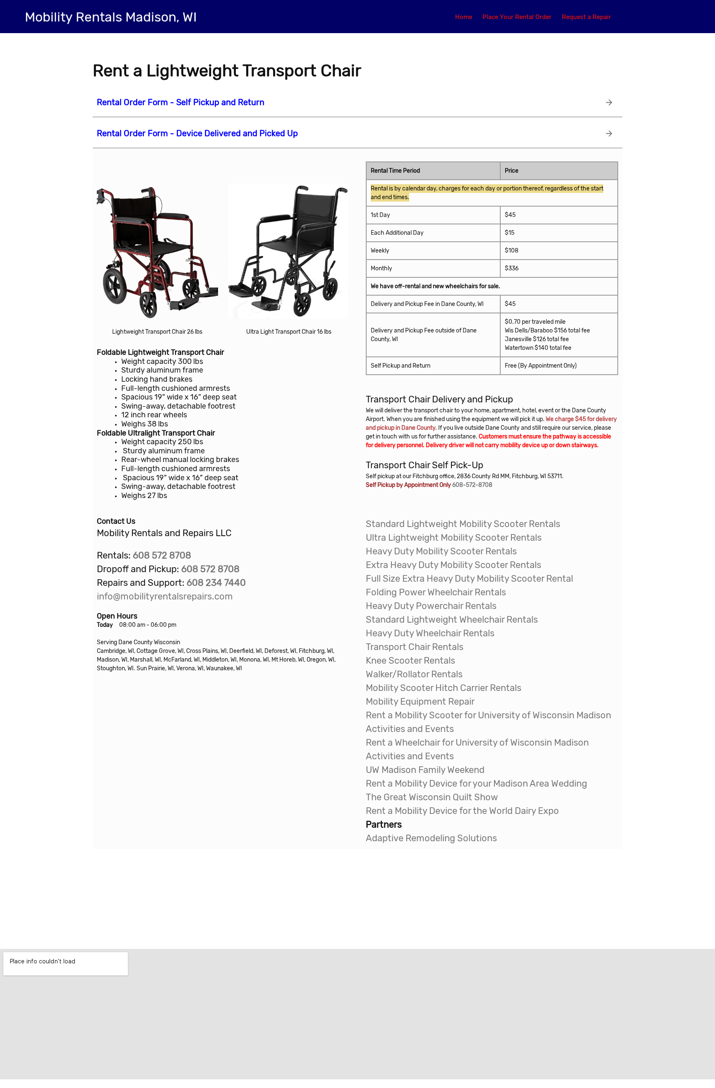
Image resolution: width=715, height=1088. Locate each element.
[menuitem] (463, 16)
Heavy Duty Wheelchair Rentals (430, 633)
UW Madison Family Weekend (425, 769)
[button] (157, 246)
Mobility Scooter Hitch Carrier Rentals (443, 687)
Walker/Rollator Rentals (414, 674)
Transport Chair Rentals (414, 646)
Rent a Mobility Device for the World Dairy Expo (462, 810)
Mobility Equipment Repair (420, 701)
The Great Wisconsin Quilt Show (432, 797)
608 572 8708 (210, 569)
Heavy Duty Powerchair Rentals (431, 605)
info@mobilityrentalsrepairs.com (165, 596)
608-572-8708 (472, 485)
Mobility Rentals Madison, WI (111, 17)
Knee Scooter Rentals (410, 660)
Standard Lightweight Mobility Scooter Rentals (463, 524)
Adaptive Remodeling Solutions (431, 838)
